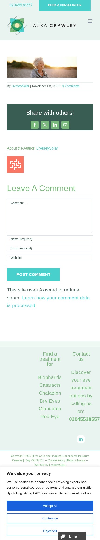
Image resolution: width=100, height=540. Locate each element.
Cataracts (50, 385)
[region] (50, 503)
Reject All (50, 531)
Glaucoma (50, 408)
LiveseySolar (20, 86)
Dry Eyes (50, 400)
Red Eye (50, 416)
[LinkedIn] (81, 439)
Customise (50, 518)
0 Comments (71, 86)
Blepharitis (50, 377)
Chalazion (50, 393)
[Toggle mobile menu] (90, 21)
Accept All (50, 506)
